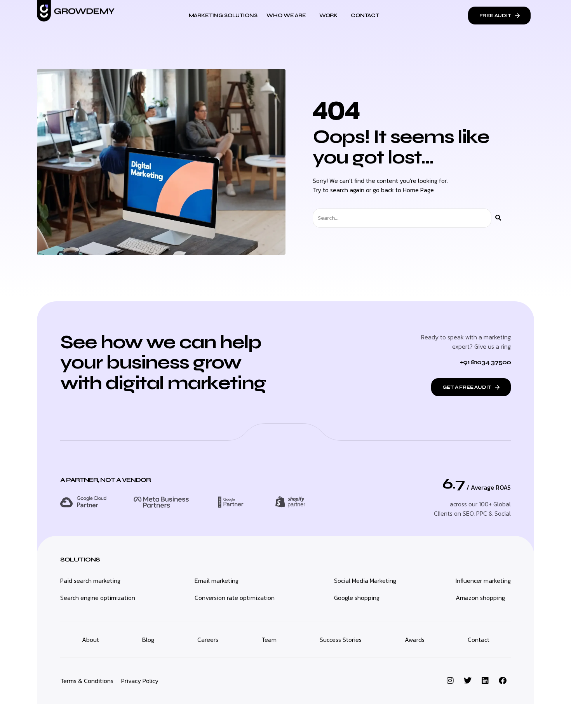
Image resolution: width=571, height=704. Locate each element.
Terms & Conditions (86, 681)
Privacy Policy (139, 681)
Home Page (418, 190)
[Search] (498, 218)
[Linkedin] (485, 680)
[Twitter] (467, 680)
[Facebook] (502, 680)
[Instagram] (450, 680)
